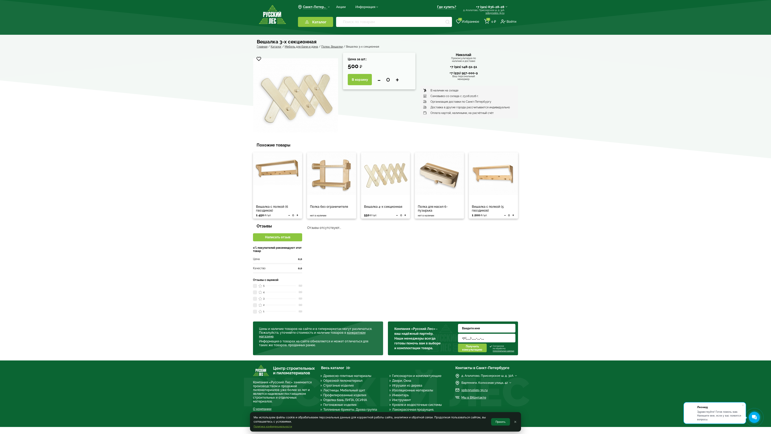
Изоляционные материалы (412, 390)
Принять (501, 421)
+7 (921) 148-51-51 (463, 67)
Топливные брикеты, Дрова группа (350, 409)
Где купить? (446, 7)
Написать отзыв (277, 237)
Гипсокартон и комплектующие (416, 376)
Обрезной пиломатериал (342, 381)
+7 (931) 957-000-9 (464, 73)
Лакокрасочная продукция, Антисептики (413, 411)
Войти (511, 22)
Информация (365, 7)
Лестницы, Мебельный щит (344, 390)
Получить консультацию (472, 348)
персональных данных (503, 351)
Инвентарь (400, 395)
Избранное (469, 21)
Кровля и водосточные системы (417, 405)
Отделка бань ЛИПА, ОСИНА (345, 400)
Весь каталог (332, 368)
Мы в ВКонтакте (473, 397)
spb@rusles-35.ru (494, 13)
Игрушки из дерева (407, 385)
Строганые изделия (338, 385)
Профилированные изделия (344, 395)
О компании (262, 409)
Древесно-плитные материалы (347, 376)
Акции (341, 7)
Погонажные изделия (339, 405)
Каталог (319, 22)
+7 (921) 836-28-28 (490, 7)
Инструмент (401, 400)
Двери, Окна (401, 381)
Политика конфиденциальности (273, 426)
